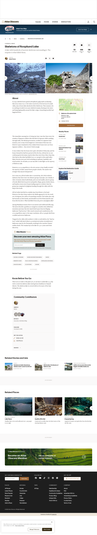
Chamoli (71, 173)
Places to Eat (8, 495)
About (66, 488)
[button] (74, 45)
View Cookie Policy (19, 525)
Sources (16, 347)
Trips (36, 485)
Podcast (22, 500)
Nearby (7, 500)
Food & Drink (23, 490)
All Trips (36, 488)
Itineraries (22, 493)
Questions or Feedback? (48, 514)
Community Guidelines (55, 493)
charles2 (21, 320)
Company (67, 485)
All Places (7, 488)
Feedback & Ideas (54, 490)
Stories (22, 488)
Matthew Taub (18, 368)
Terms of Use (48, 247)
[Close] (52, 522)
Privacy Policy (41, 247)
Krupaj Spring (69, 419)
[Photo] (79, 138)
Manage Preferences (34, 529)
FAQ (65, 490)
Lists (21, 495)
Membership (53, 488)
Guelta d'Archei (40, 419)
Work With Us (53, 500)
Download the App (73, 478)
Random (7, 498)
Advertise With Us (69, 493)
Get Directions (71, 125)
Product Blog (53, 495)
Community (53, 485)
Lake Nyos (8, 419)
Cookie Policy (68, 500)
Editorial (23, 485)
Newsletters (23, 503)
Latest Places (9, 490)
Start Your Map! (82, 29)
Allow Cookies (47, 529)
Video (21, 498)
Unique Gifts (52, 498)
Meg (25, 320)
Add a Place (8, 503)
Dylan (15, 309)
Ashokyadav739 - (33, 94)
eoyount (16, 320)
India (39, 101)
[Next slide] (92, 78)
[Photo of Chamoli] (63, 175)
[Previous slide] (5, 78)
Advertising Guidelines (70, 495)
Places (7, 485)
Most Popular (9, 493)
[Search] (94, 22)
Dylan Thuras (12, 59)
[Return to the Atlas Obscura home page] (10, 22)
